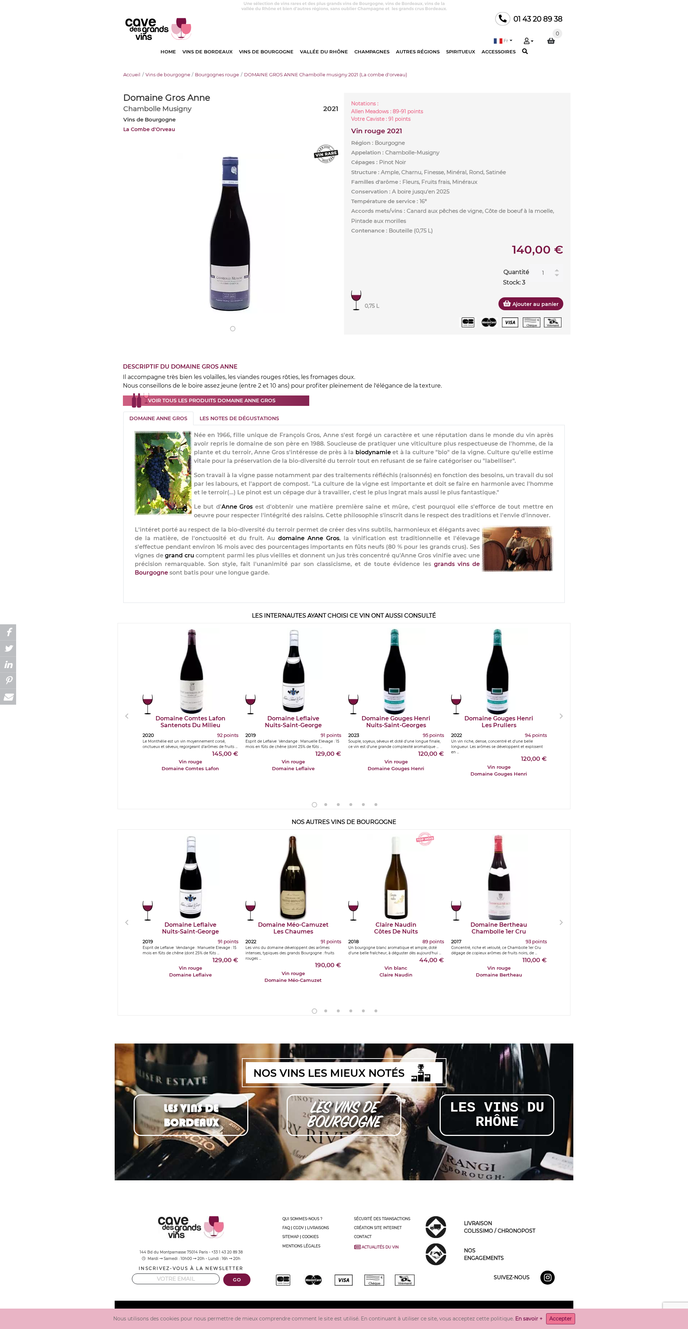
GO (237, 1279)
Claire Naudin (396, 928)
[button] (503, 41)
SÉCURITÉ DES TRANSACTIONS (382, 1219)
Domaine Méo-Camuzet (293, 928)
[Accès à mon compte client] (528, 41)
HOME (168, 51)
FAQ (286, 1227)
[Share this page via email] (8, 697)
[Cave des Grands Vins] (158, 28)
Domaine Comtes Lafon (190, 722)
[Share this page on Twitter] (8, 648)
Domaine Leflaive (293, 722)
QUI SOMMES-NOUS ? (302, 1219)
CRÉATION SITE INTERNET (378, 1227)
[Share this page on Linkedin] (8, 665)
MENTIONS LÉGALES (301, 1246)
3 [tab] (338, 804)
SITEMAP (290, 1236)
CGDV (298, 1227)
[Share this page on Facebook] (8, 632)
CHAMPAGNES (372, 51)
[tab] (158, 418)
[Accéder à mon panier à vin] (551, 41)
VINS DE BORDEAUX (207, 51)
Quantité (516, 272)
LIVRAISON (499, 1226)
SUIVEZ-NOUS (512, 1277)
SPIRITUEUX (460, 51)
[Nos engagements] (436, 1254)
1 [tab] (232, 328)
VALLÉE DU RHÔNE (324, 51)
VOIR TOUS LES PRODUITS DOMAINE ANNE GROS (212, 400)
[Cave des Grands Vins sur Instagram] (548, 1279)
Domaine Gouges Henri (396, 722)
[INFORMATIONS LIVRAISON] (436, 1226)
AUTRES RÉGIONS (418, 51)
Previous (127, 716)
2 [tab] (325, 804)
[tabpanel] (231, 233)
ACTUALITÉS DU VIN (382, 1247)
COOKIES (310, 1236)
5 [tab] (363, 804)
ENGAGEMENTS (484, 1254)
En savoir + (529, 1318)
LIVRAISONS (318, 1227)
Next (561, 716)
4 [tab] (350, 804)
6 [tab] (375, 804)
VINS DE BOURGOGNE (266, 51)
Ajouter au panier (535, 304)
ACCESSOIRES (499, 51)
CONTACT (363, 1236)
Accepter (560, 1318)
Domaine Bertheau (498, 928)
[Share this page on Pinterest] (8, 681)
